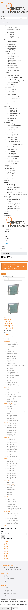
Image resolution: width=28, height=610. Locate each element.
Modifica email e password (10, 593)
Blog (6, 240)
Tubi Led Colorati (11, 170)
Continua (15, 608)
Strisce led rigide (11, 63)
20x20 (6, 541)
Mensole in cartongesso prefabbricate (16, 515)
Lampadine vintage (12, 101)
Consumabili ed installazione (14, 192)
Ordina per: (4, 276)
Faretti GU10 (10, 93)
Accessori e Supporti (12, 27)
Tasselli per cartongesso (13, 210)
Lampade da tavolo (12, 163)
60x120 (6, 555)
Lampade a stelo (11, 151)
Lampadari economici (13, 130)
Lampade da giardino (12, 82)
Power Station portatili (13, 38)
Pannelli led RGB (11, 118)
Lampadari (7, 122)
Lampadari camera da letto (14, 125)
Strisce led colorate (12, 65)
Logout (5, 595)
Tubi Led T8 (10, 179)
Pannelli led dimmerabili (13, 113)
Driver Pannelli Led (12, 186)
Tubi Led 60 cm (11, 172)
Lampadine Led (8, 87)
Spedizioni (7, 238)
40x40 (6, 545)
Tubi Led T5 (10, 177)
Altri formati (10, 120)
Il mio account (7, 229)
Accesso (6, 213)
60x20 (6, 550)
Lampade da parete (12, 160)
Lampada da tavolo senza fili (15, 144)
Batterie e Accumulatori (13, 29)
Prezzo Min (4, 531)
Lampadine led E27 (12, 89)
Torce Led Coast (11, 167)
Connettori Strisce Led (13, 67)
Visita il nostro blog (5, 572)
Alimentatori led (11, 68)
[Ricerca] (21, 18)
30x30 (6, 543)
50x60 (6, 548)
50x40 (6, 546)
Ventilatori (6, 180)
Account (6, 588)
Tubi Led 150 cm (11, 175)
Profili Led (6, 39)
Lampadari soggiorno (12, 139)
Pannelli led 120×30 (12, 110)
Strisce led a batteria (12, 62)
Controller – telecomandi (13, 70)
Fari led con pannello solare (14, 77)
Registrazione (7, 215)
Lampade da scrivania (13, 161)
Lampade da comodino (13, 156)
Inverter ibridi (10, 32)
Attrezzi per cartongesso (13, 206)
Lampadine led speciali (13, 105)
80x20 (6, 557)
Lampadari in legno (12, 132)
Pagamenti (7, 234)
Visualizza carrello (6, 608)
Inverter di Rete (11, 31)
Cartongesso (7, 196)
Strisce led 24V (11, 55)
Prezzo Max (4, 534)
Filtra (3, 536)
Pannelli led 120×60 (12, 117)
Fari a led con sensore (13, 75)
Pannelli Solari (10, 36)
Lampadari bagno (11, 124)
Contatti (6, 228)
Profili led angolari (12, 41)
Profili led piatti (11, 44)
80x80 (6, 558)
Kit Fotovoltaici (11, 34)
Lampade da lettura (12, 158)
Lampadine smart (11, 94)
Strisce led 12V (11, 53)
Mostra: (3, 279)
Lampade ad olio (11, 155)
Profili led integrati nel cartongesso (16, 50)
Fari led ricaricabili (12, 79)
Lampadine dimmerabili (13, 99)
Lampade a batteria (12, 149)
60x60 (6, 551)
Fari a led (9, 74)
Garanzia (7, 231)
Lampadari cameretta (12, 127)
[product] (9, 299)
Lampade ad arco (11, 153)
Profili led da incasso (12, 43)
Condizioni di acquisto (9, 233)
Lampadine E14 (11, 91)
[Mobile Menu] (2, 2)
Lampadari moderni (12, 136)
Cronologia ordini (8, 590)
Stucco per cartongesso (13, 208)
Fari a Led (6, 72)
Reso (6, 236)
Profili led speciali (11, 46)
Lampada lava (10, 146)
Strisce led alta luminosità (14, 60)
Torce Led (6, 165)
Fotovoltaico (7, 25)
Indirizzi (6, 591)
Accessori (6, 182)
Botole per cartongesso (13, 198)
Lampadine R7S (11, 103)
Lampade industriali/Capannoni (15, 81)
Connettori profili (11, 48)
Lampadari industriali (12, 134)
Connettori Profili (11, 189)
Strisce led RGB (11, 58)
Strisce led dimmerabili (13, 56)
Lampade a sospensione (13, 141)
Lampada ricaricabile (12, 148)
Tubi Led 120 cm (11, 174)
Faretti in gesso (11, 84)
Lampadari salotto (12, 137)
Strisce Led (7, 51)
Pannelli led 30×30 (12, 112)
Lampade (6, 143)
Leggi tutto (7, 334)
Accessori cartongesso (13, 204)
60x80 (6, 553)
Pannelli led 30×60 (12, 115)
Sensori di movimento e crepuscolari (17, 194)
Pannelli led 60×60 (12, 108)
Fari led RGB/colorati (12, 86)
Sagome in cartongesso (13, 203)
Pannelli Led (7, 106)
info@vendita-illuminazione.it (14, 569)
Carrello (6, 587)
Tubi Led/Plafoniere (9, 168)
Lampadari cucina (11, 129)
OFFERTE (6, 211)
